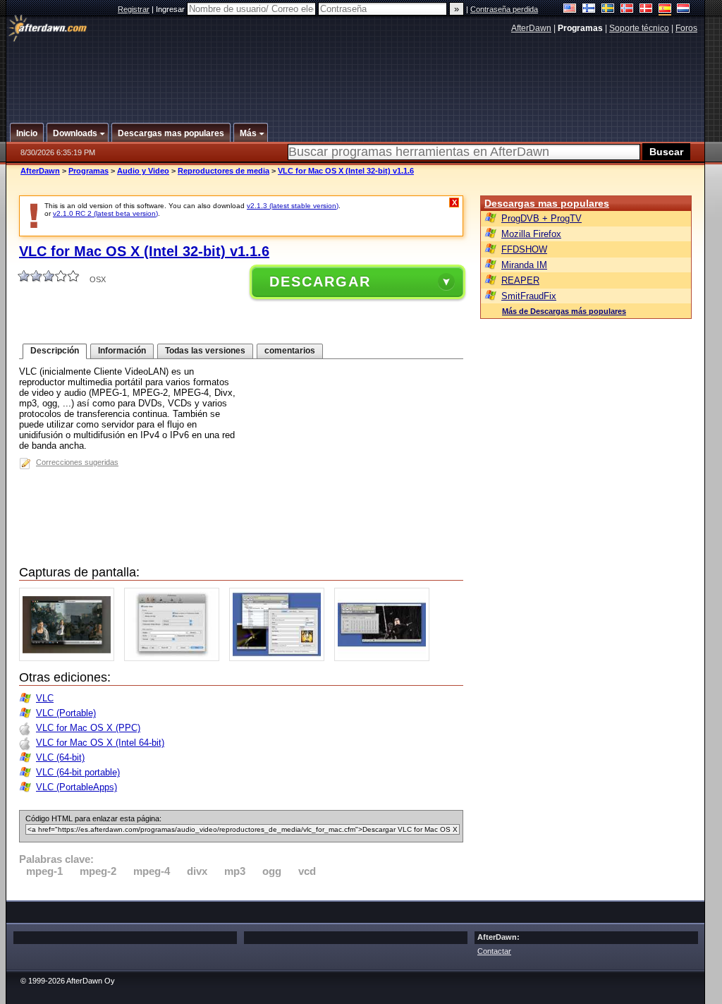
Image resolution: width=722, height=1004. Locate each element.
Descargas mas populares (546, 203)
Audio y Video (143, 171)
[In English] (570, 10)
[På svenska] (608, 10)
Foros (686, 28)
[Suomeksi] (589, 10)
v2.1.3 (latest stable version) (292, 206)
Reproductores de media (223, 171)
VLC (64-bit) (60, 757)
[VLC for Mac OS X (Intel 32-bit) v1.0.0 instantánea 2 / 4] (175, 658)
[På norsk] (627, 10)
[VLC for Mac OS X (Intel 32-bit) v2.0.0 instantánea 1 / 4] (70, 658)
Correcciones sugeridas (77, 462)
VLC (45, 698)
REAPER (520, 280)
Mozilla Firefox (531, 234)
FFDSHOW (524, 249)
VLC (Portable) (66, 713)
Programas (88, 171)
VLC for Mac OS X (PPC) (88, 727)
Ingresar (171, 9)
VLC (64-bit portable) (78, 772)
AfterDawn (531, 28)
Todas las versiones (205, 351)
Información (122, 351)
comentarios (289, 351)
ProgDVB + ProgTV (541, 218)
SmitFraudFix (528, 296)
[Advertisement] (356, 72)
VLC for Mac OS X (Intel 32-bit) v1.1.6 (346, 171)
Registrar (133, 9)
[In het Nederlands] (683, 10)
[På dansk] (646, 10)
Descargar (320, 281)
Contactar (494, 951)
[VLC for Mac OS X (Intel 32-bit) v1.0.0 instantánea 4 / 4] (385, 658)
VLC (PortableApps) (76, 787)
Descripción (54, 351)
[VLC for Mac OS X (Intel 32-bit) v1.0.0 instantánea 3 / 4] (280, 658)
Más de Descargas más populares (564, 311)
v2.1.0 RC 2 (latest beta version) (105, 213)
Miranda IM (524, 265)
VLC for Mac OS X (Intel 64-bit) (100, 742)
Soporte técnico (639, 28)
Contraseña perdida (504, 9)
